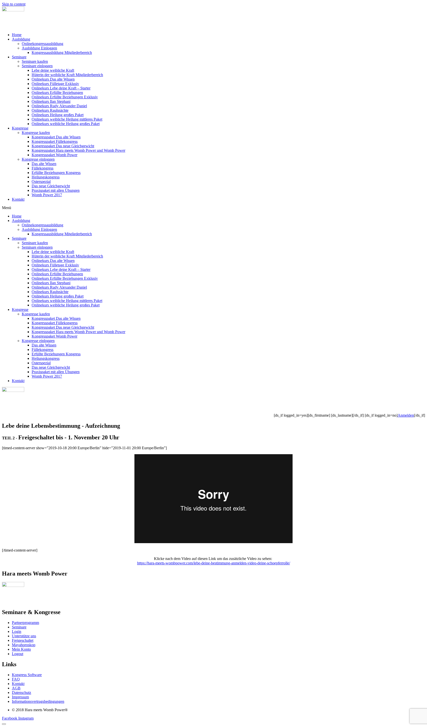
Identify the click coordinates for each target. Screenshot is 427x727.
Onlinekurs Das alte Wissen (53, 79)
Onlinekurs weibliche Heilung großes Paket (66, 124)
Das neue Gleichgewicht (51, 186)
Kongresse (20, 128)
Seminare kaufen (35, 61)
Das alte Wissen (44, 164)
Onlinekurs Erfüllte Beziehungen (57, 92)
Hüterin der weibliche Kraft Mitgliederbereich (67, 75)
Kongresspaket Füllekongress (55, 141)
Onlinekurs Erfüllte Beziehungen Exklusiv (65, 97)
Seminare (19, 57)
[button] (213, 208)
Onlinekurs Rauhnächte (50, 110)
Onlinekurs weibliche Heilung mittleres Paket (67, 119)
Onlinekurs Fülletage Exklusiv (55, 84)
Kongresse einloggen (38, 159)
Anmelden (406, 415)
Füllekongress (42, 168)
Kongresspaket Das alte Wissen (56, 137)
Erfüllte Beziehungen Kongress (56, 173)
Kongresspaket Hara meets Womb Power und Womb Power (78, 150)
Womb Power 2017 (47, 195)
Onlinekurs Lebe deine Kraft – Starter (61, 88)
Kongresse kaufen (36, 132)
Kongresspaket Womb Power (54, 155)
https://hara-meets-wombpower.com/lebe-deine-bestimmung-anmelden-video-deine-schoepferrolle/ (213, 563)
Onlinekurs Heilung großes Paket (58, 115)
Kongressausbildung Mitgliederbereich (62, 52)
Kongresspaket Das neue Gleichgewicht (63, 146)
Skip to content (13, 4)
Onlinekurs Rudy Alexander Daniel (59, 106)
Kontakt (18, 199)
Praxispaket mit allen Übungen (56, 190)
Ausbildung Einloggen (39, 48)
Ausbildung (21, 39)
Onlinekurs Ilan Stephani (51, 101)
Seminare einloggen (37, 66)
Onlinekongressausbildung (42, 44)
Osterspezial (41, 181)
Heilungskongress (46, 177)
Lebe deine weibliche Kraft (53, 70)
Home (16, 35)
